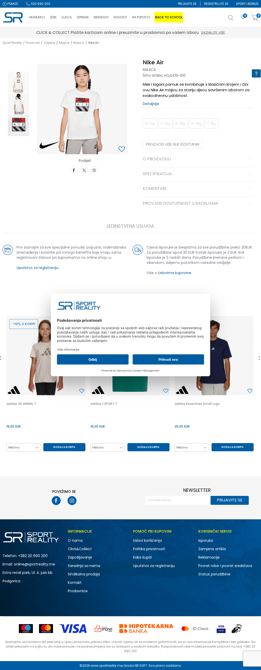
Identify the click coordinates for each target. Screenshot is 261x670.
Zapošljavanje (80, 557)
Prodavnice (78, 591)
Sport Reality (12, 43)
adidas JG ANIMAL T (21, 404)
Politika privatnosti (149, 548)
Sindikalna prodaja (84, 574)
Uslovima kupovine (174, 272)
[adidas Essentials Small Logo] (214, 355)
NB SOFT (141, 665)
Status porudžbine (214, 574)
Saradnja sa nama (84, 565)
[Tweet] (84, 170)
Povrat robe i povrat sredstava (225, 565)
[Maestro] (26, 628)
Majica (78, 43)
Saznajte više (154, 32)
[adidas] (14, 390)
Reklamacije (209, 557)
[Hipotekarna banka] (146, 628)
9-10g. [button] (180, 123)
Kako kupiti (142, 557)
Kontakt (75, 582)
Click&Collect (80, 548)
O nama (75, 540)
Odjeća (49, 43)
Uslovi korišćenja (147, 540)
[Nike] (49, 145)
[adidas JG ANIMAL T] (45, 355)
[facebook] (56, 500)
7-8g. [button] (211, 123)
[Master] (46, 628)
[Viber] (94, 170)
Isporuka (205, 540)
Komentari (154, 188)
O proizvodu (157, 159)
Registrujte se (216, 4)
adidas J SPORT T (103, 404)
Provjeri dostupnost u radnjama (180, 203)
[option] (18, 82)
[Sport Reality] (13, 17)
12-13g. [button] (150, 123)
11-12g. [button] (165, 123)
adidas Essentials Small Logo (197, 404)
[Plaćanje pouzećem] (237, 628)
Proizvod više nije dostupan (172, 144)
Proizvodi (33, 43)
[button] (235, 19)
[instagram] (72, 500)
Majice (64, 43)
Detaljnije (151, 103)
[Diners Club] (103, 628)
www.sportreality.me (106, 665)
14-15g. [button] (196, 123)
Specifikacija (157, 174)
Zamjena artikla (212, 548)
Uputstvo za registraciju (37, 267)
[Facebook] (74, 170)
